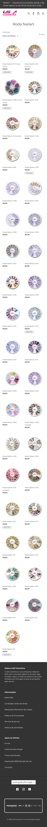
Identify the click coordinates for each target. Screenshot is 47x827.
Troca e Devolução (12, 755)
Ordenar (6, 32)
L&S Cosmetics (18, 819)
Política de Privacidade (14, 716)
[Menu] (43, 13)
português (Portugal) (22, 782)
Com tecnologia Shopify (31, 819)
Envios (7, 743)
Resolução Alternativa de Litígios (18, 709)
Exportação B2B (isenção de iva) (18, 761)
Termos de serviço (12, 721)
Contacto (8, 767)
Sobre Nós (9, 697)
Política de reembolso (14, 727)
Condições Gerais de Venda (16, 704)
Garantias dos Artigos (14, 749)
